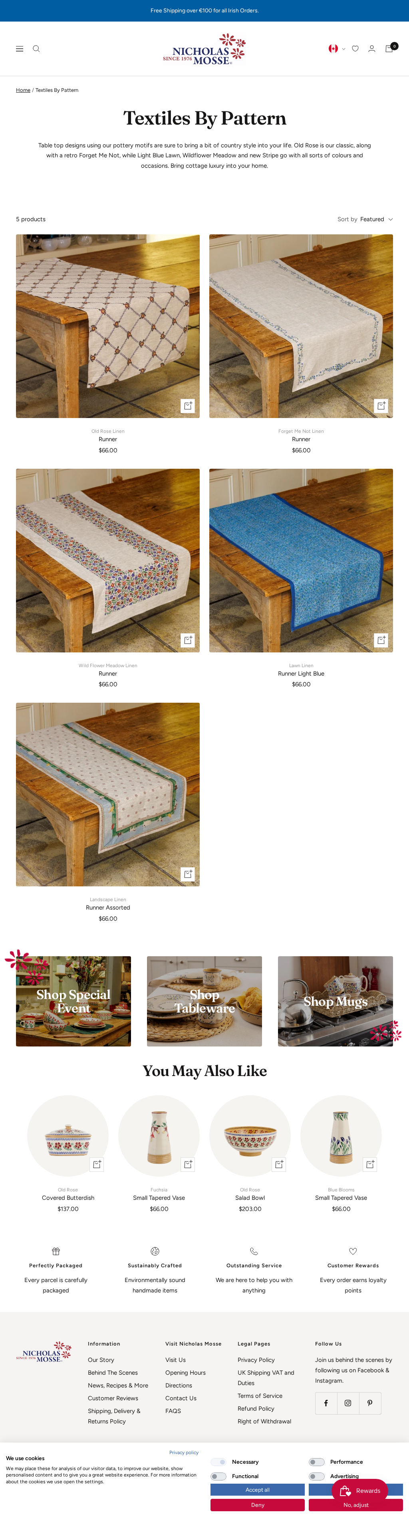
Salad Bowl (250, 1194)
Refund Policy (256, 1408)
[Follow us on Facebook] (326, 1403)
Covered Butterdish (68, 1194)
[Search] (36, 48)
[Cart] (389, 48)
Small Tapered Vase (159, 1194)
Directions (178, 1385)
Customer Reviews (113, 1398)
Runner (108, 435)
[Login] (371, 48)
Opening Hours (185, 1372)
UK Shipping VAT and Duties (266, 1378)
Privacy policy (184, 1452)
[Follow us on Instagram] (348, 1403)
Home (23, 90)
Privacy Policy (256, 1359)
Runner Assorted (108, 904)
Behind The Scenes (113, 1372)
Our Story (101, 1359)
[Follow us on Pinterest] (370, 1403)
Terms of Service (260, 1395)
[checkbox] (218, 1462)
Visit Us (175, 1359)
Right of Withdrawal (264, 1421)
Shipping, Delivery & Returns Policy (114, 1416)
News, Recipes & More (118, 1385)
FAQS (173, 1411)
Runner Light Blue (301, 670)
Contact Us (181, 1398)
